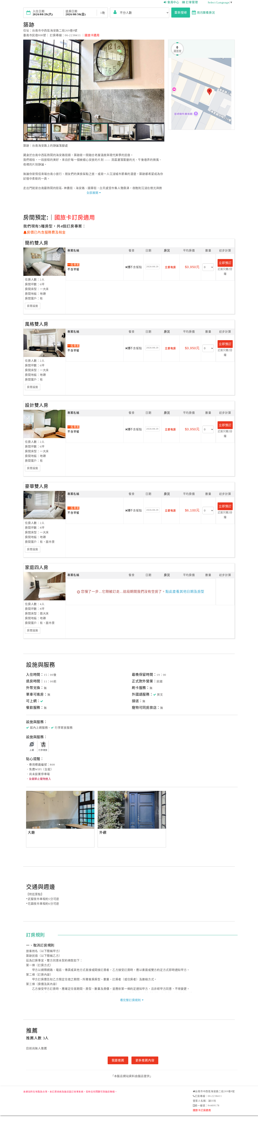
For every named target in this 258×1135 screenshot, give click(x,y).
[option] (93, 810)
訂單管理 (192, 2)
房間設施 (32, 306)
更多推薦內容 (144, 1060)
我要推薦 (118, 1060)
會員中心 (173, 2)
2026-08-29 (152, 266)
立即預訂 (225, 263)
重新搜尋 (180, 12)
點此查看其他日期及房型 (184, 592)
